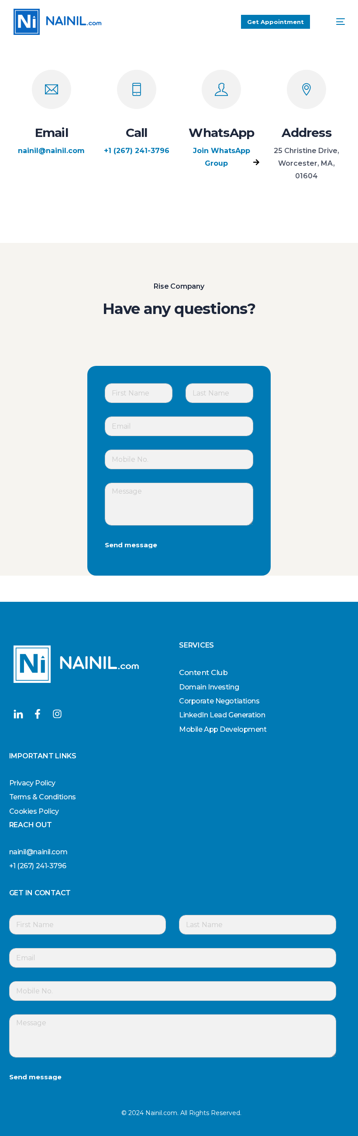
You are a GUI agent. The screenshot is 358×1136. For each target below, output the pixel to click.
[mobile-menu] (334, 22)
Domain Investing (209, 687)
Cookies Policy (34, 811)
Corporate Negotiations (219, 701)
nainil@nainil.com (51, 151)
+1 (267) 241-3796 (136, 151)
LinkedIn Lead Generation (222, 715)
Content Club (203, 672)
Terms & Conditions (42, 797)
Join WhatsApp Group (221, 157)
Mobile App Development (223, 729)
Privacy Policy (32, 783)
